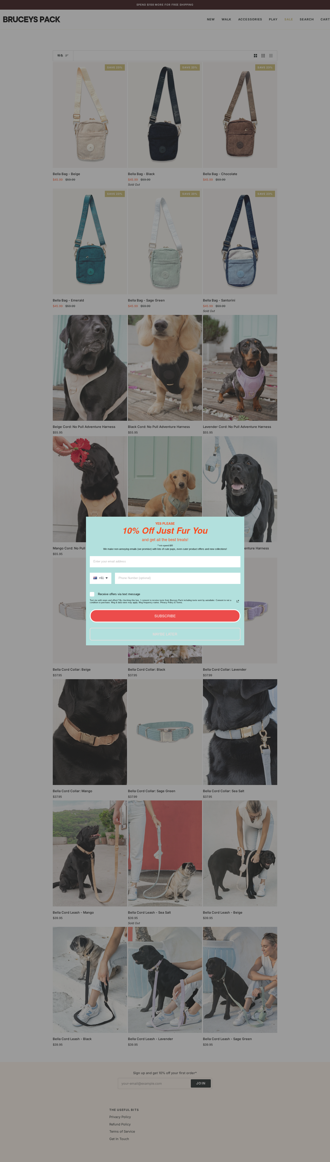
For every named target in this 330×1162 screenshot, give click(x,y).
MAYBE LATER (165, 634)
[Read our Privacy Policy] (237, 601)
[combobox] (100, 578)
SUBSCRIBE (165, 616)
